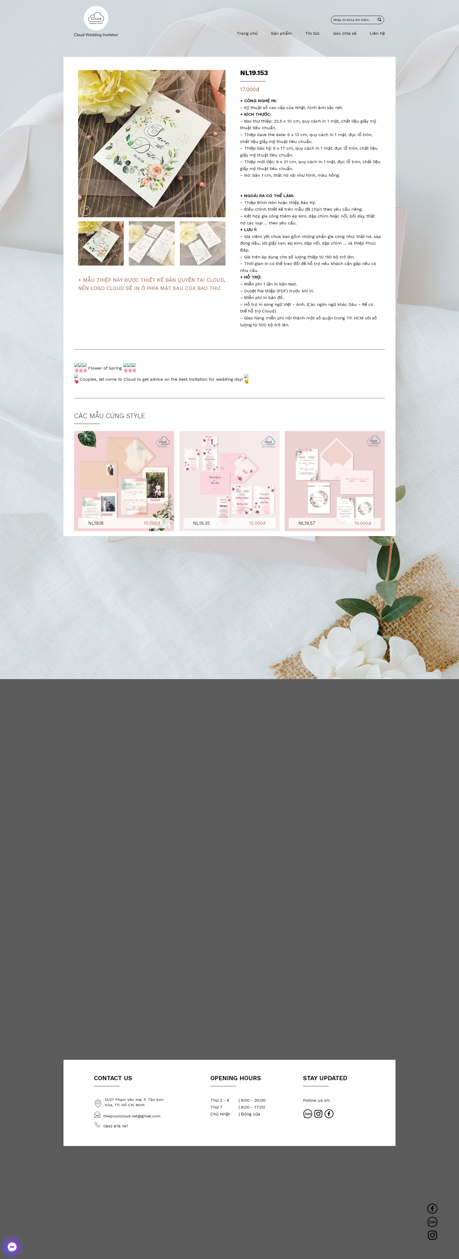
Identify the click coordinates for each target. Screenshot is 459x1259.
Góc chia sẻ (344, 33)
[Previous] (87, 143)
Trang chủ (247, 33)
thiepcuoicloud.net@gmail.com (131, 1116)
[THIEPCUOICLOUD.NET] (96, 21)
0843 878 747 (115, 1126)
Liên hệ (377, 33)
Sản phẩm (281, 33)
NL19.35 (201, 523)
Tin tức (312, 33)
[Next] (216, 143)
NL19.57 (307, 523)
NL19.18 (96, 523)
